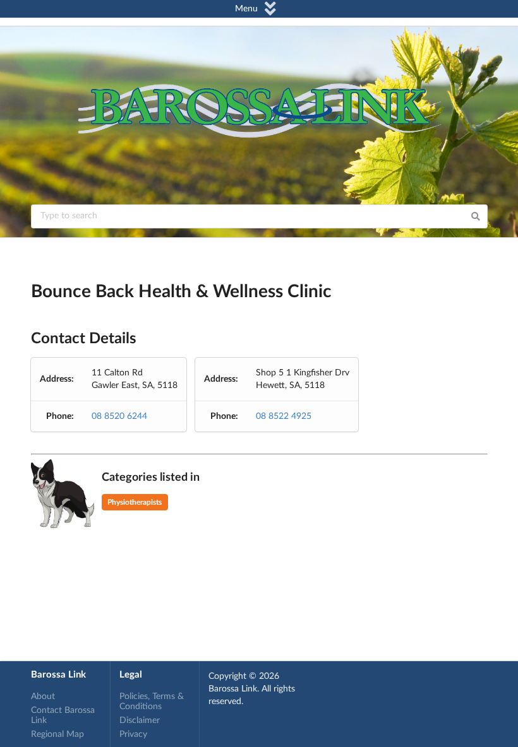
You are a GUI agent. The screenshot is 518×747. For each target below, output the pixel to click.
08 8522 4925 (283, 416)
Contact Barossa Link (63, 715)
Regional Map (57, 734)
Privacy (133, 734)
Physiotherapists (134, 502)
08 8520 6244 (119, 416)
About (43, 696)
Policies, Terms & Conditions (151, 701)
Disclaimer (139, 720)
